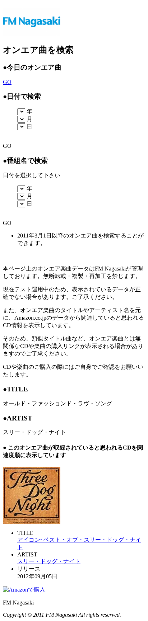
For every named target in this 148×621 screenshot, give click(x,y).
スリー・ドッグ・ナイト (48, 561)
